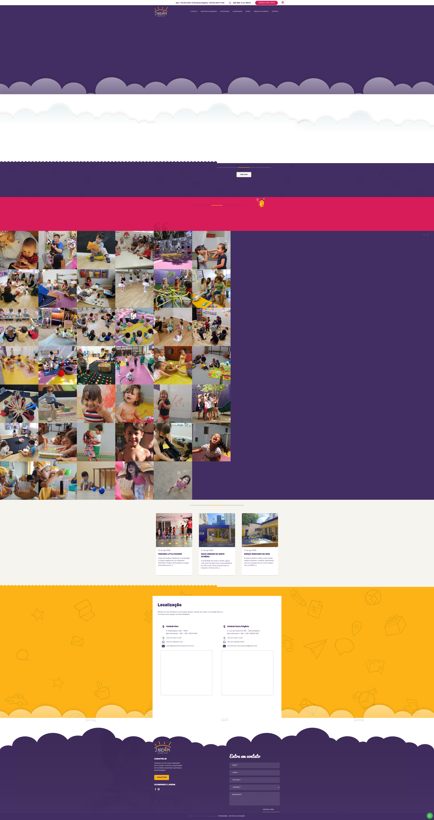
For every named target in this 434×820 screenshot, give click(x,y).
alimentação (237, 11)
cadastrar (162, 777)
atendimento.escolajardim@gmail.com (242, 646)
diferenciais (224, 11)
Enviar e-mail (268, 809)
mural (248, 11)
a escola (194, 11)
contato (275, 11)
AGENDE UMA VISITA (266, 3)
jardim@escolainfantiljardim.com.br (180, 646)
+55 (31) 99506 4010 (235, 642)
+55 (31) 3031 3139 (188, 3)
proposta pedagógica (209, 11)
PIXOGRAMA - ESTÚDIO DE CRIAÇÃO (231, 816)
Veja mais (244, 174)
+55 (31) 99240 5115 (174, 642)
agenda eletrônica (261, 11)
